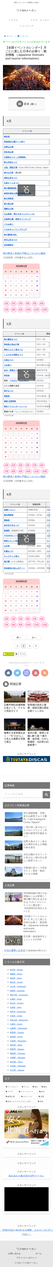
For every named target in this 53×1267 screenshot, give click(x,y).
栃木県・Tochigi (16, 982)
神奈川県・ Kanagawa (19, 995)
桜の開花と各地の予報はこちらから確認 (24, 253)
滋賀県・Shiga (16, 978)
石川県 (50, 525)
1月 (6, 303)
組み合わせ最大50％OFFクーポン (26, 1176)
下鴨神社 (13, 380)
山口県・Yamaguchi (18, 986)
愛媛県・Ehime (16, 974)
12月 (45, 309)
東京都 (50, 530)
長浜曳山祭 (9, 152)
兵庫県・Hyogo (16, 1024)
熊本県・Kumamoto (18, 1012)
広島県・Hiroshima (18, 1041)
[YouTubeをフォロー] (35, 673)
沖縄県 (50, 510)
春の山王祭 (9, 172)
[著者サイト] (8, 673)
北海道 (50, 536)
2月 (13, 303)
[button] (46, 794)
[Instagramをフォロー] (26, 673)
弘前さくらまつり (11, 183)
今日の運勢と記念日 (14, 950)
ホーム (38, 1253)
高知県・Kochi (16, 1037)
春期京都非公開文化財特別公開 (17, 193)
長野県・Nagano (17, 1049)
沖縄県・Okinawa (17, 1058)
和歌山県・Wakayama (19, 1020)
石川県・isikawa (17, 1070)
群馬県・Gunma (17, 1033)
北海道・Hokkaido (18, 1066)
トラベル (9, 654)
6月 (41, 303)
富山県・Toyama (16, 1003)
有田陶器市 (9, 245)
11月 (36, 309)
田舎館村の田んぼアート (14, 568)
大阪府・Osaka (16, 1016)
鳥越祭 (7, 530)
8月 (13, 309)
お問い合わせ (14, 1253)
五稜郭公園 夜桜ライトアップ (17, 219)
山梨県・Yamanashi (18, 1028)
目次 (26, 103)
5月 (34, 303)
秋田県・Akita (16, 1045)
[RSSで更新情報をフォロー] (44, 673)
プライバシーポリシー (26, 1258)
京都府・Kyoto (16, 999)
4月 (27, 303)
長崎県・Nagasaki (17, 991)
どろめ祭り (9, 224)
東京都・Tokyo (16, 1062)
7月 (6, 309)
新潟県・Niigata (16, 970)
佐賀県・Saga (15, 1007)
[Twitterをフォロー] (17, 673)
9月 (20, 309)
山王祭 (7, 546)
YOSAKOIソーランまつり (15, 536)
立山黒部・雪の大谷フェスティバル (19, 214)
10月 (28, 309)
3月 (20, 303)
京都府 (50, 520)
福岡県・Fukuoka (17, 1053)
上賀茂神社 (24, 380)
